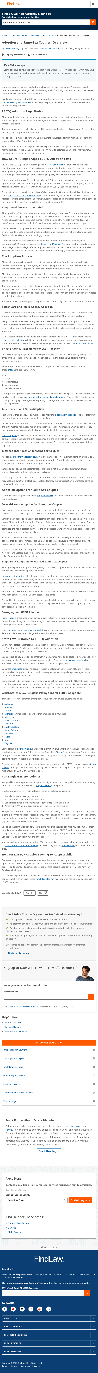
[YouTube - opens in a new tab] (13, 1309)
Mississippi (9, 717)
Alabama (8, 704)
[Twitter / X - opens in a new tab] (22, 1309)
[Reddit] (39, 1309)
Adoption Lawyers (11, 1084)
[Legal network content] (93, 1351)
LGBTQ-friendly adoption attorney (21, 845)
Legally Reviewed (14, 54)
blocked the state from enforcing (24, 195)
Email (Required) (11, 991)
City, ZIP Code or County (18, 1194)
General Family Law (18, 1223)
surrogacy (9, 618)
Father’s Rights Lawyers (14, 1075)
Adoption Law (48, 35)
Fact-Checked (38, 54)
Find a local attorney (18, 953)
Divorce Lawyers (10, 1101)
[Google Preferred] (48, 1309)
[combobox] (37, 1200)
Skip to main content (49, 3)
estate (72, 1125)
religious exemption (75, 660)
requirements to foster (13, 340)
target (60, 752)
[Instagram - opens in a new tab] (30, 1309)
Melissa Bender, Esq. (50, 48)
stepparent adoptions (14, 576)
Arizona (8, 707)
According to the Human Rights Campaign (45, 397)
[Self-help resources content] (93, 1335)
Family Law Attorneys (13, 1067)
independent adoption (65, 414)
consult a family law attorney (16, 102)
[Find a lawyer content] (93, 1326)
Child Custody (15, 1232)
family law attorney (45, 879)
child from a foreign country (26, 456)
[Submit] (91, 997)
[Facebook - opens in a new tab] (4, 1309)
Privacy (14, 1366)
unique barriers (43, 785)
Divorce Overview (12, 1022)
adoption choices (45, 495)
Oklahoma (9, 723)
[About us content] (93, 1318)
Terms (4, 1366)
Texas (7, 736)
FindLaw (5, 35)
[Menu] (3, 4)
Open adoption (9, 435)
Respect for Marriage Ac (52, 244)
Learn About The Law (19, 35)
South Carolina (11, 726)
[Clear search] (65, 1200)
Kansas (7, 710)
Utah (6, 740)
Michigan (8, 713)
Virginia (8, 743)
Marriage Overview (13, 1027)
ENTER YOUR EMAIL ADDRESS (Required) (20, 1288)
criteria (11, 369)
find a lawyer (68, 845)
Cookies (37, 1366)
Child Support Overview (15, 1031)
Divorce (12, 1227)
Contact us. (18, 1277)
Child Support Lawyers (13, 1058)
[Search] (93, 4)
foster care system (85, 343)
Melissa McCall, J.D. (13, 48)
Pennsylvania (25, 748)
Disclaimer (25, 1366)
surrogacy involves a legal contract (24, 630)
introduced (17, 668)
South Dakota (11, 730)
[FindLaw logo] (14, 4)
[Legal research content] (93, 1343)
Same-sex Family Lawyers (15, 1049)
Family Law (35, 35)
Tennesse (9, 733)
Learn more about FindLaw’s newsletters (20, 1006)
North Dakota (11, 720)
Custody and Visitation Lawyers (18, 1092)
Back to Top (50, 1247)
